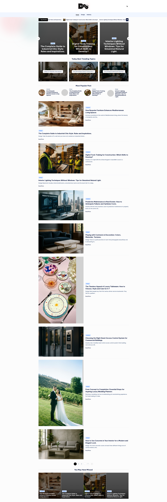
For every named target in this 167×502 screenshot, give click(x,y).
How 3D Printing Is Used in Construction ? (83, 71)
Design (52, 43)
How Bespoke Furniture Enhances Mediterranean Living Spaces (52, 93)
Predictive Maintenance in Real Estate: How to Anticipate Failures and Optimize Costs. (125, 19)
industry (83, 40)
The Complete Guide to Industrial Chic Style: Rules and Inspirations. (53, 49)
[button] (128, 38)
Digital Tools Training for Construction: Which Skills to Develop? (83, 47)
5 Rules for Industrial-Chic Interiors (53, 71)
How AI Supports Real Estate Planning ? (114, 71)
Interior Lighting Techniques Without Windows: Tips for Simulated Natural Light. (79, 19)
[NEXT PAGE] (91, 463)
